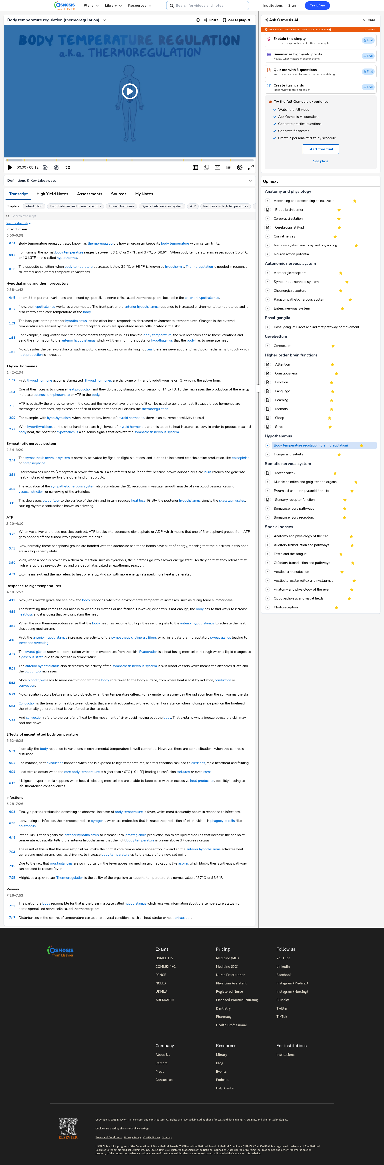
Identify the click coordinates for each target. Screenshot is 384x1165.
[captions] (217, 167)
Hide (371, 20)
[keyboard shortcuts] (228, 167)
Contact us (164, 1079)
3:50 (12, 563)
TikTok (281, 1016)
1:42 (12, 380)
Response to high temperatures (225, 206)
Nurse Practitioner (230, 974)
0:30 (12, 269)
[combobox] (207, 6)
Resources (137, 5)
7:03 (12, 852)
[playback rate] (239, 167)
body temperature (175, 243)
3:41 (12, 548)
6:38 (12, 823)
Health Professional (231, 1025)
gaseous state (32, 657)
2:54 (12, 475)
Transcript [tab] (18, 194)
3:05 (12, 489)
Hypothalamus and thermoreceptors (75, 206)
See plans (320, 161)
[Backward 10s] (45, 167)
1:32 (12, 352)
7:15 (12, 866)
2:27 (12, 429)
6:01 (12, 763)
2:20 (12, 418)
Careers (162, 1063)
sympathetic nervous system (156, 432)
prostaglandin (136, 835)
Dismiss (371, 29)
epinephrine (241, 457)
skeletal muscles (232, 500)
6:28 (12, 812)
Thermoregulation (199, 266)
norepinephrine (34, 463)
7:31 (12, 906)
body (87, 312)
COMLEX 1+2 (166, 966)
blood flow (51, 500)
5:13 (12, 683)
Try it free (317, 5)
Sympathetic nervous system (162, 206)
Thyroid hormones (121, 206)
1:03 (12, 323)
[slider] (85, 167)
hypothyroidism (59, 417)
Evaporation (148, 651)
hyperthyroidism (39, 426)
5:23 (12, 694)
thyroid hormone (39, 380)
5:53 (12, 751)
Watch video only (17, 223)
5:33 (12, 706)
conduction (223, 680)
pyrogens (98, 820)
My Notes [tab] (144, 194)
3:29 (12, 534)
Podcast (222, 1079)
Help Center (225, 1088)
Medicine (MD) (227, 958)
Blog (219, 1063)
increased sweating (33, 642)
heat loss (138, 500)
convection (27, 685)
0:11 (12, 255)
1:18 (12, 338)
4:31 (12, 626)
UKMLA (161, 991)
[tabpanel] (130, 563)
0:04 (12, 243)
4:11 (12, 600)
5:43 (12, 720)
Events (221, 1071)
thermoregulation (101, 243)
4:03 (12, 574)
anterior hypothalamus (202, 297)
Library (111, 5)
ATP (193, 206)
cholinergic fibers (144, 637)
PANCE (161, 974)
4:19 (12, 612)
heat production (31, 354)
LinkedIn (283, 966)
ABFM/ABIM (165, 1000)
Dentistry (223, 1008)
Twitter (282, 1008)
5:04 (12, 668)
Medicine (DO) (227, 966)
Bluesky (282, 1000)
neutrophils (27, 826)
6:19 (12, 783)
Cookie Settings (139, 1128)
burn (207, 472)
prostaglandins (61, 863)
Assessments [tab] (89, 194)
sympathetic (120, 637)
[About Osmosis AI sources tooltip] (330, 29)
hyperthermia (67, 257)
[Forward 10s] (56, 167)
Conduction (27, 703)
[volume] (67, 167)
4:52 (12, 654)
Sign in (294, 5)
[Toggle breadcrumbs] (104, 20)
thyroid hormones (130, 417)
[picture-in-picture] (206, 167)
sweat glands (220, 637)
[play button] (10, 167)
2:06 (12, 406)
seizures (183, 771)
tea (149, 349)
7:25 (12, 877)
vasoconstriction (31, 491)
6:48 (12, 837)
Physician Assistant (231, 983)
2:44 (12, 460)
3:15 (12, 503)
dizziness (198, 763)
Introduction (34, 206)
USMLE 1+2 (164, 958)
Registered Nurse (229, 991)
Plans (89, 5)
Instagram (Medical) (292, 983)
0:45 (12, 298)
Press (160, 1071)
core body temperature (82, 771)
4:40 (12, 640)
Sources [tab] (118, 194)
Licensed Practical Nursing (237, 1000)
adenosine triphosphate (52, 394)
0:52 (12, 309)
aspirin (183, 863)
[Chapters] (195, 167)
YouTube (283, 958)
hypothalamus (44, 306)
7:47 (12, 918)
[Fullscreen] (251, 167)
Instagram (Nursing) (292, 991)
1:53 (12, 392)
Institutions (273, 5)
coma (207, 771)
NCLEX (161, 983)
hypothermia (174, 266)
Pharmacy (224, 1016)
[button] (130, 91)
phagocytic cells (222, 820)
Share (213, 20)
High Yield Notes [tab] (52, 194)
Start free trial (320, 149)
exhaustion (55, 763)
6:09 (12, 772)
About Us (163, 1054)
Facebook (284, 974)
